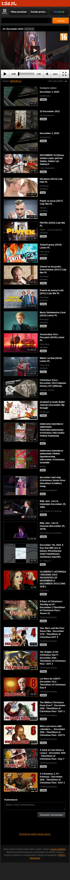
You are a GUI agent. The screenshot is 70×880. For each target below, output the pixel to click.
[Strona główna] (9, 3)
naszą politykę (58, 849)
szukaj (60, 20)
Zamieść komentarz (51, 814)
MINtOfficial (15, 81)
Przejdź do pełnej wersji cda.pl (35, 834)
